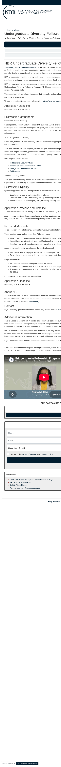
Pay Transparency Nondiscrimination (25, 488)
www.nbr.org (34, 301)
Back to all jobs (13, 30)
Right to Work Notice (18, 485)
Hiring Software (54, 502)
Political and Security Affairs (21, 163)
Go (18, 763)
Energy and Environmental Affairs (24, 168)
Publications (15, 171)
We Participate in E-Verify (20, 482)
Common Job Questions (29, 763)
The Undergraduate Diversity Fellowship (20, 67)
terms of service (29, 454)
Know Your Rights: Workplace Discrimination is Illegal (31, 479)
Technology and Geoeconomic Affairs (25, 166)
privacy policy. (47, 454)
